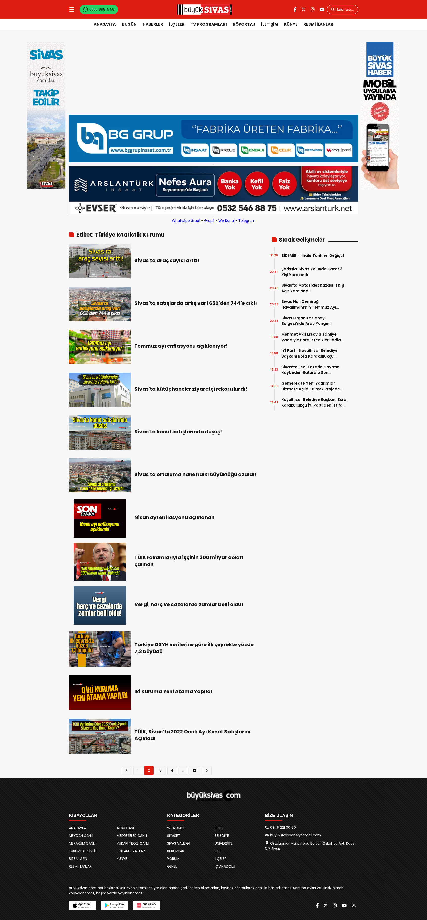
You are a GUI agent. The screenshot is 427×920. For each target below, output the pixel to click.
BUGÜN (129, 24)
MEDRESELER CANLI (132, 835)
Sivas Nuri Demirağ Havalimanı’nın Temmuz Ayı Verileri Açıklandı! (308, 304)
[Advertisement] (213, 77)
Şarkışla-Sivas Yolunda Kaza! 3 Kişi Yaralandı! (311, 271)
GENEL (172, 866)
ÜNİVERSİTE (224, 843)
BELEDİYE (222, 835)
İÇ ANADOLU (225, 866)
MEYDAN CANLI (81, 835)
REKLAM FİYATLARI (131, 851)
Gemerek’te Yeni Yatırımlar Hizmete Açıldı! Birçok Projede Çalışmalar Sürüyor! (310, 386)
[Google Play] (114, 905)
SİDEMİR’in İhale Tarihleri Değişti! (312, 255)
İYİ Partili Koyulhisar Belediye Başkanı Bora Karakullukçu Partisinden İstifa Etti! (309, 353)
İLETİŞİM (269, 24)
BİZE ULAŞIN (78, 858)
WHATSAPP (176, 828)
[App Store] (82, 905)
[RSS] (354, 905)
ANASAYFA (105, 24)
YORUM (173, 858)
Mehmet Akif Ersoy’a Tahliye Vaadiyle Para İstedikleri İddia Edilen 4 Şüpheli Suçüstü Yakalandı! (311, 337)
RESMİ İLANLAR (318, 24)
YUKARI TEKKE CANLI (133, 843)
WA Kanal (226, 220)
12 (194, 770)
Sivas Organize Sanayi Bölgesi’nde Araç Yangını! (306, 320)
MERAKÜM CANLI (82, 843)
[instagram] (313, 9)
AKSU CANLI (126, 828)
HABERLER (153, 24)
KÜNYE (291, 24)
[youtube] (322, 9)
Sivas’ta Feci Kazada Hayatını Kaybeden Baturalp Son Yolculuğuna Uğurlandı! (310, 369)
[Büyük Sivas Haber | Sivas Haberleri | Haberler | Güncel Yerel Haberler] (204, 9)
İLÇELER (177, 24)
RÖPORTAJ (244, 24)
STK (218, 851)
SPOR (219, 828)
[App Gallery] (146, 905)
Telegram (246, 220)
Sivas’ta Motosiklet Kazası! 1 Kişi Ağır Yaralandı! (312, 288)
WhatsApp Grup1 (186, 220)
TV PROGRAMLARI (209, 24)
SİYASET (173, 835)
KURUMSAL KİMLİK (83, 851)
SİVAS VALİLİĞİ (178, 843)
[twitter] (303, 9)
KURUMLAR (175, 851)
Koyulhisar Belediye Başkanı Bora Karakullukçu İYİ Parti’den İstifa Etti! (313, 402)
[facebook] (295, 9)
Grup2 (209, 220)
